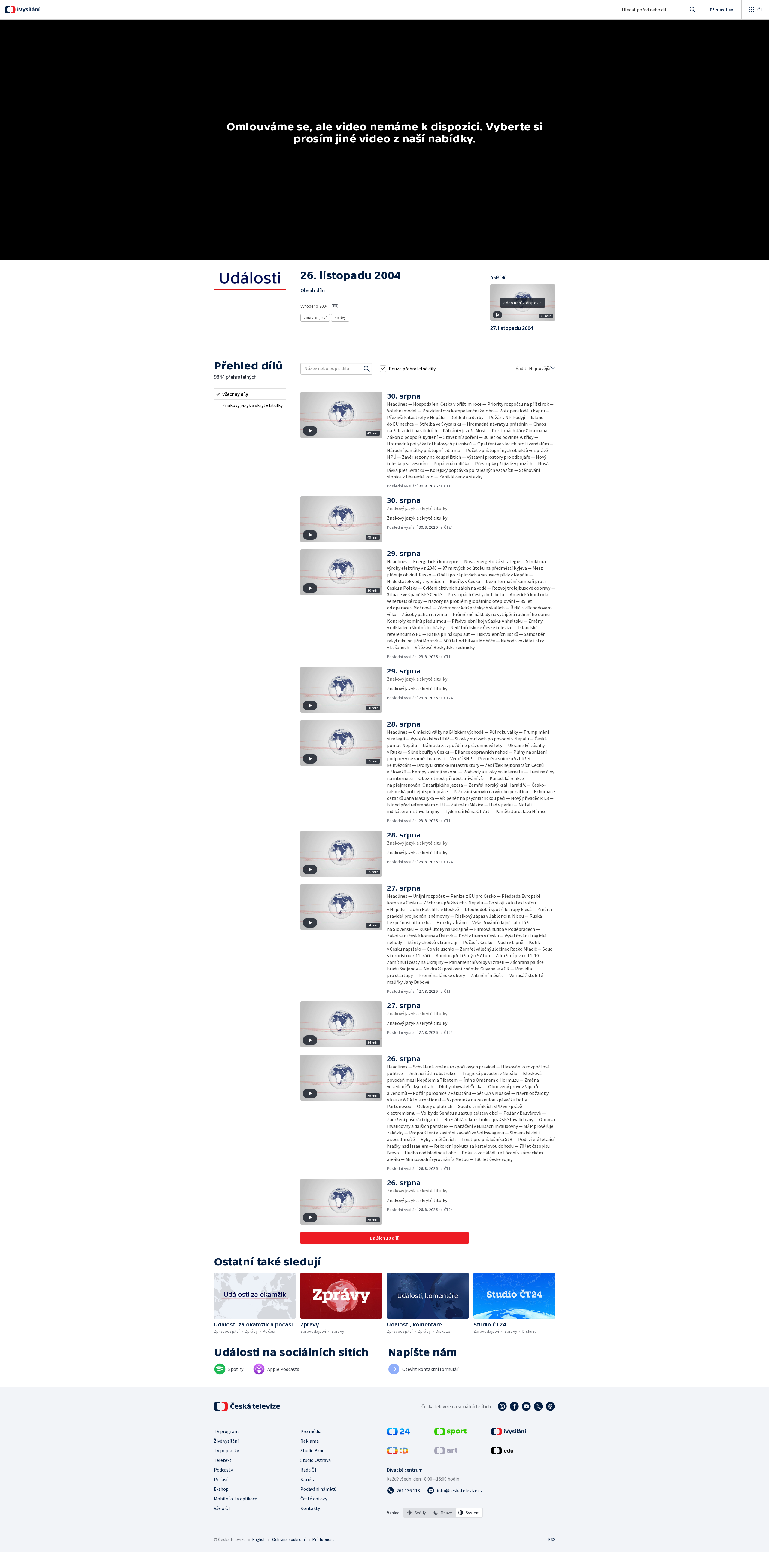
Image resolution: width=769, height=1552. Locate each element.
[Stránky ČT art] (445, 1453)
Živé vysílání (226, 1441)
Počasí (220, 1479)
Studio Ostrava (315, 1460)
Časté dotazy (313, 1499)
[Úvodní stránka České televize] (247, 1406)
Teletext (223, 1460)
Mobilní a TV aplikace (235, 1499)
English (258, 1539)
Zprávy (340, 317)
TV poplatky (226, 1450)
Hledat (692, 9)
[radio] (250, 394)
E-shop (221, 1489)
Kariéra (307, 1479)
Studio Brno (312, 1450)
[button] (522, 304)
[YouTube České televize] (526, 1406)
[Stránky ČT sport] (450, 1433)
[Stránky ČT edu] (502, 1453)
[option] (417, 1512)
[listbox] (443, 1513)
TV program (226, 1431)
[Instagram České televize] (502, 1406)
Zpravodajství (315, 317)
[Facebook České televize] (514, 1406)
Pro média (310, 1431)
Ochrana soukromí (289, 1539)
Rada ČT (308, 1470)
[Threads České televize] (550, 1406)
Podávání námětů (318, 1489)
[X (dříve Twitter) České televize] (538, 1406)
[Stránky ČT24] (398, 1433)
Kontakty (310, 1508)
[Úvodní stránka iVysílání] (28, 9)
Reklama (309, 1441)
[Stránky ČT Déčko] (397, 1453)
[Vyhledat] (366, 368)
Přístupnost (323, 1539)
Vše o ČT (222, 1508)
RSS (551, 1539)
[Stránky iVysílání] (508, 1433)
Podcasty (223, 1470)
